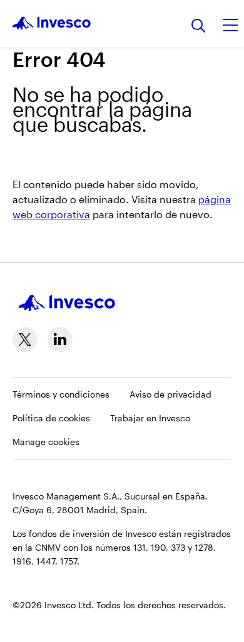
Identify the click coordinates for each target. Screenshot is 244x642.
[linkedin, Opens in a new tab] (60, 339)
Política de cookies (51, 418)
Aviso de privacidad (170, 394)
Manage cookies (46, 441)
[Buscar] (199, 26)
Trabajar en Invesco (150, 418)
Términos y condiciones (61, 394)
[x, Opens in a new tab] (25, 339)
